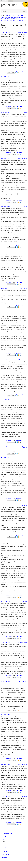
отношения (24, 32)
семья (19, 32)
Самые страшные (6, 854)
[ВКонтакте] (16, 72)
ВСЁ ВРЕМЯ (14, 18)
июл (20, 20)
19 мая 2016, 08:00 (5, 796)
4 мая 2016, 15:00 (5, 540)
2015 (25, 15)
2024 (2, 18)
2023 (25, 17)
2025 (5, 18)
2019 (12, 17)
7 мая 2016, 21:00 (5, 457)
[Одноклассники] (19, 72)
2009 (6, 15)
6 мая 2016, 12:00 (5, 76)
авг (23, 20)
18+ (14, 449)
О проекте (4, 851)
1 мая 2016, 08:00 (5, 359)
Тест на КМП (10, 0)
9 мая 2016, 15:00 (5, 446)
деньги (25, 682)
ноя (5, 21)
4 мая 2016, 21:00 (5, 764)
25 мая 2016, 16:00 (5, 112)
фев (5, 20)
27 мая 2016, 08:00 (5, 32)
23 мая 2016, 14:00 (5, 504)
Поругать (4, 839)
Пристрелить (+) (8, 71)
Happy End (4, 857)
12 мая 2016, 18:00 (5, 642)
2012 (16, 15)
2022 (22, 17)
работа (20, 504)
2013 (19, 15)
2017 (6, 17)
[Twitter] (17, 72)
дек (8, 21)
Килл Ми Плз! (9, 4)
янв (2, 20)
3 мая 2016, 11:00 (5, 158)
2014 (22, 15)
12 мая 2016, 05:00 (5, 399)
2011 (13, 15)
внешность (24, 764)
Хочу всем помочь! (6, 844)
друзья (25, 112)
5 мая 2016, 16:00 (5, 310)
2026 (8, 18)
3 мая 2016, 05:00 (5, 206)
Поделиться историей (7, 833)
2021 (18, 17)
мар (8, 20)
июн (17, 20)
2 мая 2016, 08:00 (5, 714)
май (14, 20)
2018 (9, 17)
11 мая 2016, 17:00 (5, 288)
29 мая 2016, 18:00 (5, 681)
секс (20, 446)
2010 (9, 15)
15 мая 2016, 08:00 (5, 251)
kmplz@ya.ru (5, 847)
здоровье (24, 446)
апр (11, 20)
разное (19, 158)
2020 (15, 17)
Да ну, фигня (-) (19, 71)
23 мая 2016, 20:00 (5, 601)
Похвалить (4, 836)
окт (2, 21)
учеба (17, 446)
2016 (3, 17)
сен (25, 20)
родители (20, 359)
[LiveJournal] (20, 72)
